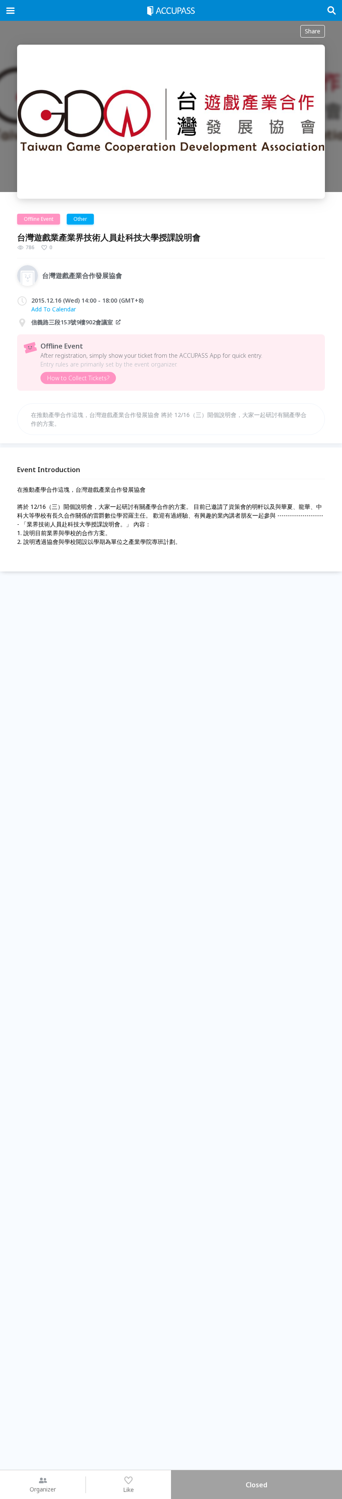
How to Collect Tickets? (78, 378)
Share (312, 31)
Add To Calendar (53, 309)
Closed (256, 1484)
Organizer (43, 1489)
